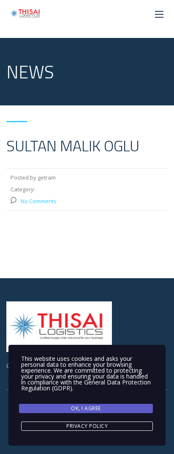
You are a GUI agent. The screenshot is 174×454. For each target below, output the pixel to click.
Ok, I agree (86, 408)
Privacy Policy (87, 426)
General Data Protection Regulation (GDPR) (86, 385)
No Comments (39, 201)
